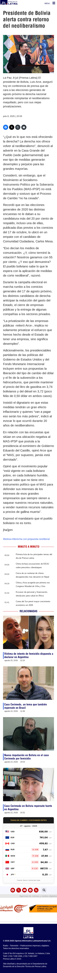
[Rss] (36, 890)
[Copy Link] (17, 127)
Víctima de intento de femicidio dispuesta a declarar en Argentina (28, 655)
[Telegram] (30, 890)
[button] (44, 890)
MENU (47, 3)
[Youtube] (24, 890)
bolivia (8, 539)
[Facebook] (5, 127)
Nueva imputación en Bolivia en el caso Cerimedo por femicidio (26, 756)
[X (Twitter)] (11, 127)
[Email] (23, 127)
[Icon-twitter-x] (18, 890)
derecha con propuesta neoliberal (32, 539)
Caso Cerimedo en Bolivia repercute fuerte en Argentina (28, 807)
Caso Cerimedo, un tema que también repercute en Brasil (25, 706)
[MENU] (53, 3)
